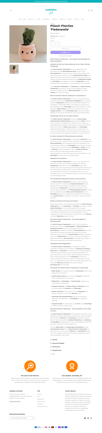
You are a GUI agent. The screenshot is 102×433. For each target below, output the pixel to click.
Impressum (40, 404)
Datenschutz (40, 399)
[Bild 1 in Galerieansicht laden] (14, 69)
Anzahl (52, 40)
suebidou (53, 429)
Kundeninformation (42, 406)
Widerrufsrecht (41, 401)
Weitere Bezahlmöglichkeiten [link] (65, 55)
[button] (10, 10)
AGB (38, 396)
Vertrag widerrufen (15, 401)
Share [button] (53, 354)
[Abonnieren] (32, 418)
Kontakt (39, 394)
